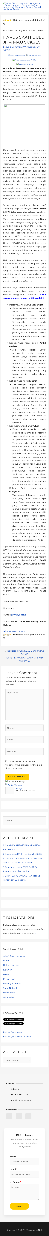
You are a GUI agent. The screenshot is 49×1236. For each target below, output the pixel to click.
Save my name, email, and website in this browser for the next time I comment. (23, 765)
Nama (14, 1156)
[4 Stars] (9, 20)
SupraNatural (10, 988)
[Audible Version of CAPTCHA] (13, 785)
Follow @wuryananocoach (17, 1036)
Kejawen (7, 969)
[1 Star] (4, 20)
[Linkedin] (19, 1116)
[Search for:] (24, 820)
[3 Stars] (7, 20)
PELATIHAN (9, 979)
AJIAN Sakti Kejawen (14, 956)
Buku (6, 960)
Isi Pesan (15, 1182)
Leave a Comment (12, 47)
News (6, 974)
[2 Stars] (5, 20)
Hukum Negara (11, 965)
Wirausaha (29, 47)
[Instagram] (28, 1116)
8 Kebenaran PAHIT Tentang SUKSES (22, 854)
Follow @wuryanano (13, 1032)
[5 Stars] (10, 20)
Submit (19, 1206)
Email (13, 1169)
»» (35, 933)
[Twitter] (9, 1116)
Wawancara (9, 992)
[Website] (24, 752)
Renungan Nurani (12, 983)
